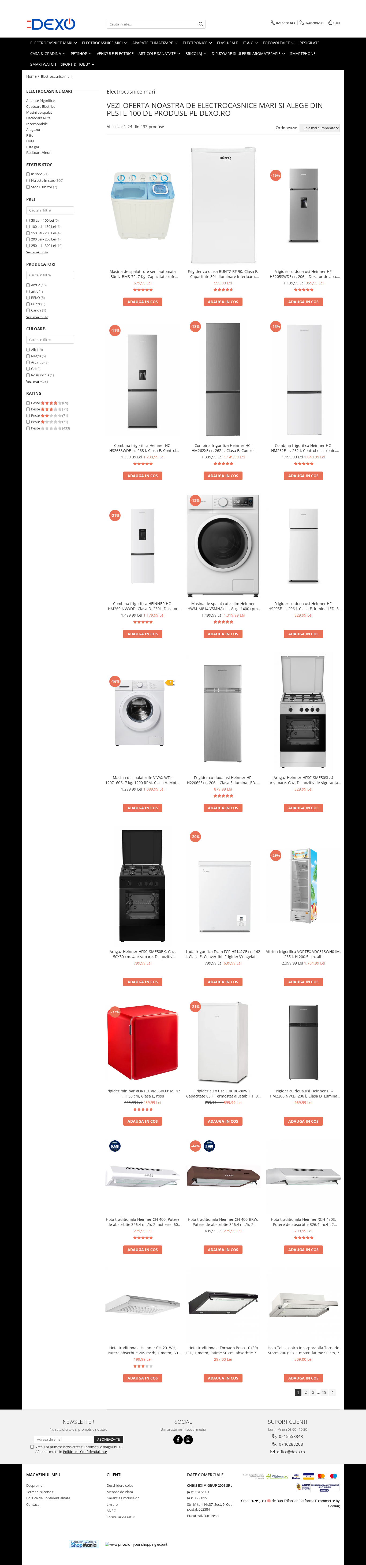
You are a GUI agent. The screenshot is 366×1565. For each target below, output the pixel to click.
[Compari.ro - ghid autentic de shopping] (45, 1544)
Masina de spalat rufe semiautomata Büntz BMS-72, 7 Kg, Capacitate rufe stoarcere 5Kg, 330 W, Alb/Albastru (143, 274)
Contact (32, 1504)
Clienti (114, 1474)
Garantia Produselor (123, 1498)
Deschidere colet (120, 1485)
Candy (36, 310)
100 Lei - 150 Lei (43, 226)
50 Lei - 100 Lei (42, 220)
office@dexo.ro (290, 1451)
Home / (33, 76)
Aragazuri (33, 129)
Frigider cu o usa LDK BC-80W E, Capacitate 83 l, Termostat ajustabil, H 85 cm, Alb (223, 1093)
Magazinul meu (43, 1474)
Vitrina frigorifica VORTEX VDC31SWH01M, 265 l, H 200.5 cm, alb (303, 954)
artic (34, 291)
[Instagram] (188, 1439)
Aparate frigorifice (40, 100)
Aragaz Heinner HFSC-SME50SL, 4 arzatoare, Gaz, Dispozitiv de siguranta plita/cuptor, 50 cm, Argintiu (303, 780)
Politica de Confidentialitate (85, 1451)
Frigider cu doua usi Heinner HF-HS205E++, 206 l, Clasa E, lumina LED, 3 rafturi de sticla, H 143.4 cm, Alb (303, 606)
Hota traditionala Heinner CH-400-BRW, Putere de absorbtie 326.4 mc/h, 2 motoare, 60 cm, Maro (223, 1222)
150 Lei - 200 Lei (43, 233)
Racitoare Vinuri (38, 152)
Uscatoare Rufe (38, 118)
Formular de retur (121, 1517)
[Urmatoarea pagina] (332, 1392)
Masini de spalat (39, 112)
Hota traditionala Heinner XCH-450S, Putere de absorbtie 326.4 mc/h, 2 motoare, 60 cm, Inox (303, 1222)
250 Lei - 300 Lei (43, 245)
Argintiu (37, 362)
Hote (30, 141)
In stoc (36, 174)
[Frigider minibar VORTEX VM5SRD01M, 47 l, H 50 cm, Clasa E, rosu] (142, 1042)
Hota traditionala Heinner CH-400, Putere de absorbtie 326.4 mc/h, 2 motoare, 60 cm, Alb (143, 1222)
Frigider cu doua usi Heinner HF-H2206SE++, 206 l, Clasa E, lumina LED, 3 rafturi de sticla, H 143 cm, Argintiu (223, 780)
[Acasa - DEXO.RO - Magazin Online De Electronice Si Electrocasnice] (53, 24)
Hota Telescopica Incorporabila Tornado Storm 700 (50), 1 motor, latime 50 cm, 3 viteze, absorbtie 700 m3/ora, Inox (303, 1350)
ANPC (111, 1510)
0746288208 (290, 1444)
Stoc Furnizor (41, 186)
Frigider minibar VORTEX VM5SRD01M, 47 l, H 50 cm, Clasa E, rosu (143, 1093)
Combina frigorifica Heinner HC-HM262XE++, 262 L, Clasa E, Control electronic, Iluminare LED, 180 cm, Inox (223, 448)
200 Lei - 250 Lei (43, 239)
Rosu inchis (40, 375)
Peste (36, 402)
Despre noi (34, 1485)
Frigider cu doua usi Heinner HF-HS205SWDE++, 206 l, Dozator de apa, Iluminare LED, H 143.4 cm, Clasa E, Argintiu (303, 274)
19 (324, 1392)
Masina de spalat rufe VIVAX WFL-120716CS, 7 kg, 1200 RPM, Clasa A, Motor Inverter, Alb (142, 780)
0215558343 (290, 1436)
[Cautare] (201, 24)
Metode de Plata (120, 1491)
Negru (36, 356)
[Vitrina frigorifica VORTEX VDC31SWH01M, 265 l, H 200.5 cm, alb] (303, 886)
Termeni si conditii (40, 1491)
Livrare (112, 1504)
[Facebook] (178, 1439)
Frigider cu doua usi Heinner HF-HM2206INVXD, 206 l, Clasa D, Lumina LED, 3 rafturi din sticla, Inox (303, 1093)
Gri (33, 368)
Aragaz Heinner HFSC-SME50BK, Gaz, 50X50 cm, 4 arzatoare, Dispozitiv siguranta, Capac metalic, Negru (143, 954)
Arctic (35, 285)
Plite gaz (32, 146)
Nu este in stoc (43, 180)
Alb (33, 349)
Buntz (35, 304)
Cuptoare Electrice (40, 106)
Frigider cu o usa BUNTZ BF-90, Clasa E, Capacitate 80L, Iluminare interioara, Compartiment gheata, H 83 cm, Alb (223, 274)
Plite (29, 135)
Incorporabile (37, 123)
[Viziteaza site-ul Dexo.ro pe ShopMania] (84, 1544)
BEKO (35, 297)
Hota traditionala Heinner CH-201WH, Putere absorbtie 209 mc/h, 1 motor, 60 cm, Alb (143, 1350)
